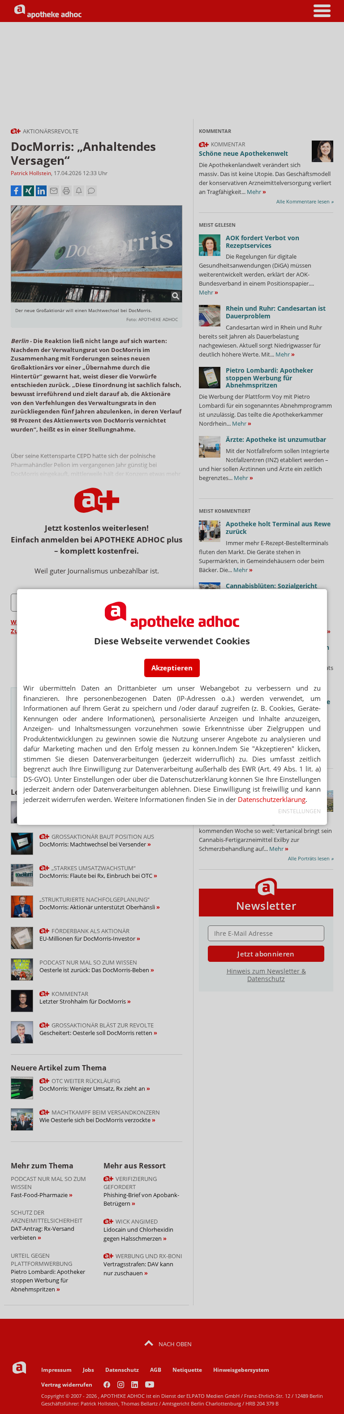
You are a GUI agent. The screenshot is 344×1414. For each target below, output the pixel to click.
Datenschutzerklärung (271, 799)
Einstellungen (299, 811)
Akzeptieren (172, 667)
